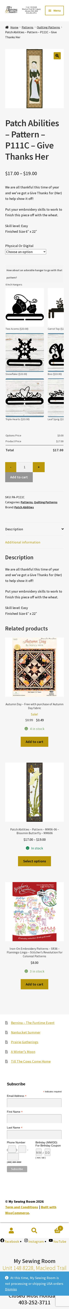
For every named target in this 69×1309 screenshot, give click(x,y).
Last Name (14, 1127)
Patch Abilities (24, 507)
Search (34, 1230)
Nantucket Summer (25, 1032)
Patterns (27, 27)
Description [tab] (14, 529)
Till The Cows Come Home (31, 1061)
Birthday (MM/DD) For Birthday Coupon (48, 1144)
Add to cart (19, 477)
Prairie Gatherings (24, 1042)
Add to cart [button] (34, 741)
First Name (15, 1112)
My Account (11, 1230)
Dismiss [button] (11, 1289)
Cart (53, 1227)
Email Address (16, 1096)
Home (14, 27)
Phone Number (16, 1142)
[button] (57, 55)
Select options (34, 861)
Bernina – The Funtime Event (32, 1022)
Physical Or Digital (19, 246)
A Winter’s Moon (23, 1051)
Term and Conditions (21, 1207)
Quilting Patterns (48, 27)
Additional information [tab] (22, 542)
